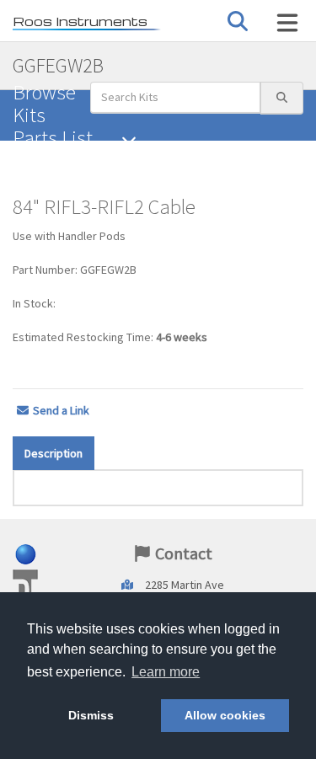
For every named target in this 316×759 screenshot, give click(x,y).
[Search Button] (237, 21)
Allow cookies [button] (225, 715)
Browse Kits (44, 103)
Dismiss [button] (91, 715)
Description (53, 453)
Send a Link (61, 410)
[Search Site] (287, 23)
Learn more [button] (165, 672)
